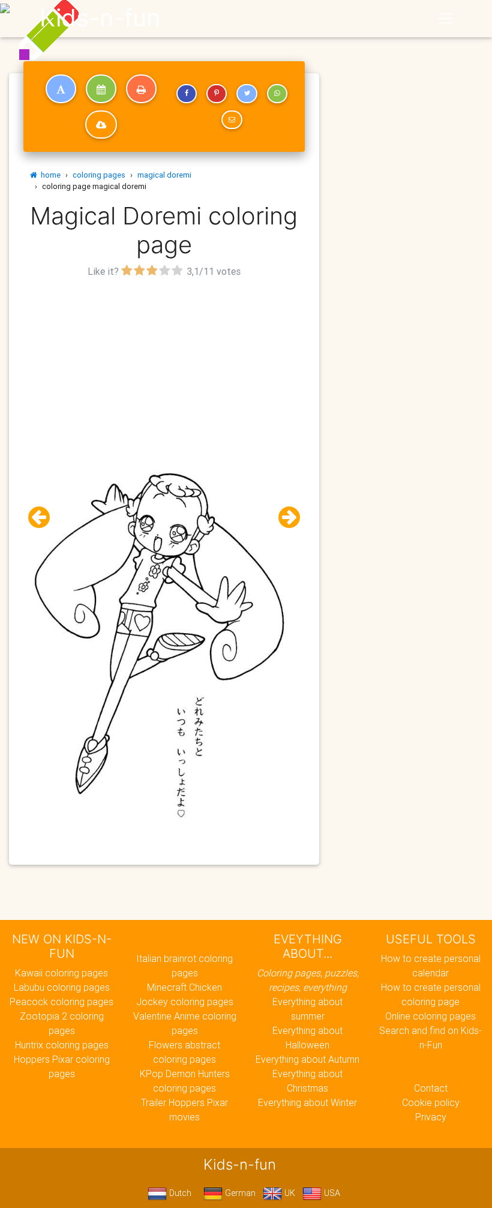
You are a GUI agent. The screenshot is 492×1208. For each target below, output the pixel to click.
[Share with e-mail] (231, 120)
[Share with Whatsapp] (277, 93)
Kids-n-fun (100, 18)
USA (331, 1193)
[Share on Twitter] (246, 93)
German (239, 1193)
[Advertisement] (164, 365)
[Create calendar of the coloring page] (101, 88)
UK (288, 1193)
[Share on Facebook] (186, 93)
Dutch (179, 1193)
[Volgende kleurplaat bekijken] (284, 517)
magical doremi (164, 175)
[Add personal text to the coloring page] (61, 88)
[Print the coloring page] (141, 88)
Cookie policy (431, 1102)
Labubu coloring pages (62, 987)
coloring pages (99, 175)
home (49, 175)
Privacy (430, 1117)
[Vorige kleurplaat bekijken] (43, 517)
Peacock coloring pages (61, 1002)
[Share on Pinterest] (216, 93)
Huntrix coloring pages (62, 1045)
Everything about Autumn (307, 1059)
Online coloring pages (430, 1016)
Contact (431, 1088)
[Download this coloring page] (101, 124)
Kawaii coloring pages (61, 973)
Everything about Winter (307, 1102)
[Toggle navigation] (446, 18)
